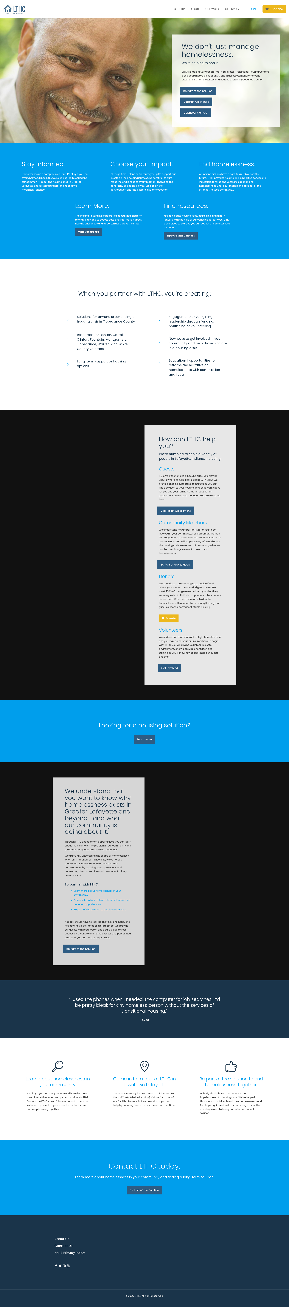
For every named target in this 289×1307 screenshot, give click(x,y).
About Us (61, 1239)
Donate (277, 9)
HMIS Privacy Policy (69, 1253)
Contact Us (63, 1246)
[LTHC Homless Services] (14, 9)
